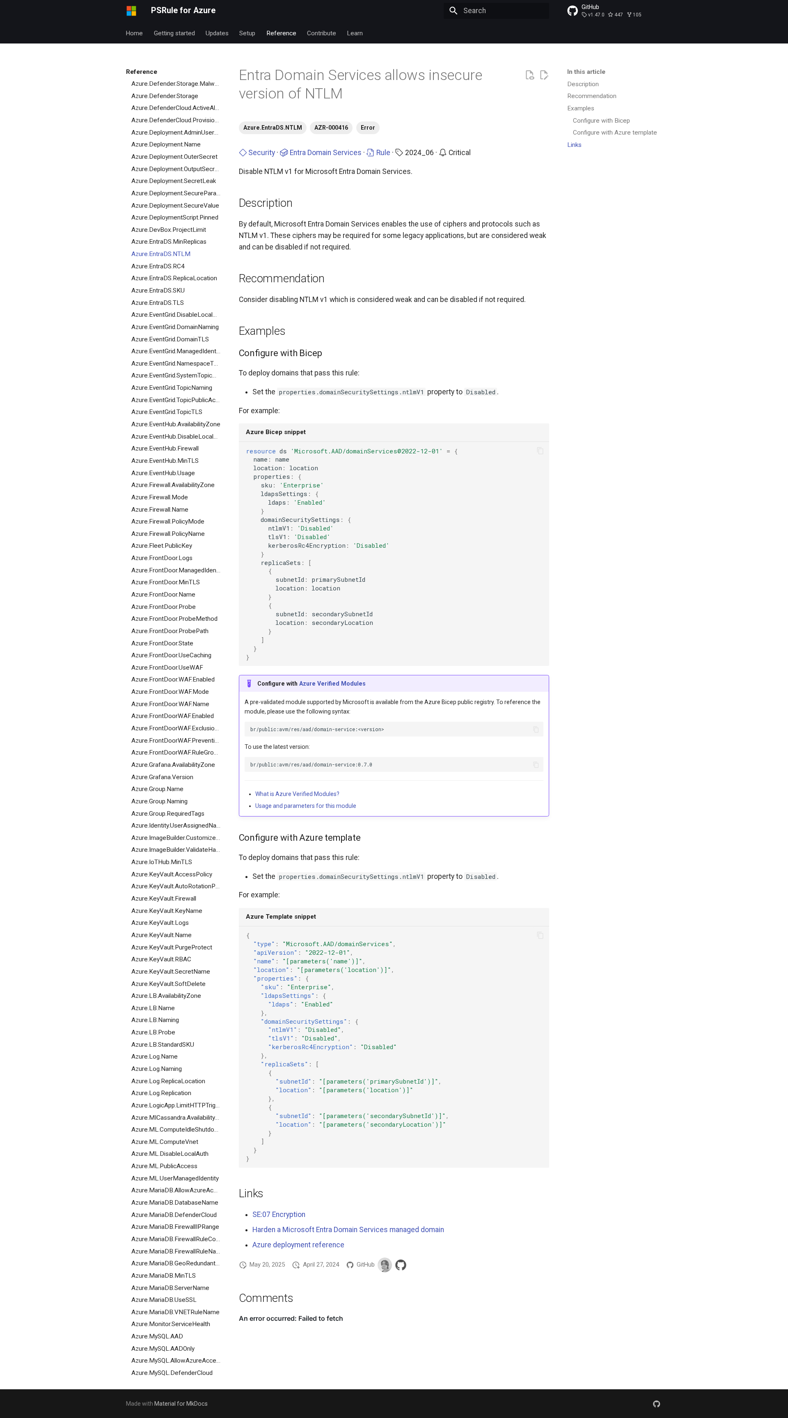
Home (134, 33)
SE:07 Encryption (278, 1214)
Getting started (174, 33)
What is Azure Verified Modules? (297, 794)
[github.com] (657, 1403)
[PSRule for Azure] (131, 11)
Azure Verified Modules (332, 683)
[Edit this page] (543, 75)
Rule (382, 153)
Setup (248, 33)
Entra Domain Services (325, 153)
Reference (281, 33)
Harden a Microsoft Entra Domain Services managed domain (348, 1230)
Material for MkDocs (181, 1403)
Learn (355, 33)
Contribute (321, 33)
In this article (586, 71)
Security (261, 153)
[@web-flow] (401, 1265)
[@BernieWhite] (385, 1265)
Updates (217, 33)
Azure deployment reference (298, 1245)
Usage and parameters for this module (305, 806)
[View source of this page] (529, 75)
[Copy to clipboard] (540, 451)
